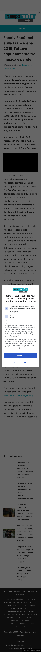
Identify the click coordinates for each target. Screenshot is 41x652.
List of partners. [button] (14, 337)
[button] (20, 322)
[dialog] (20, 326)
